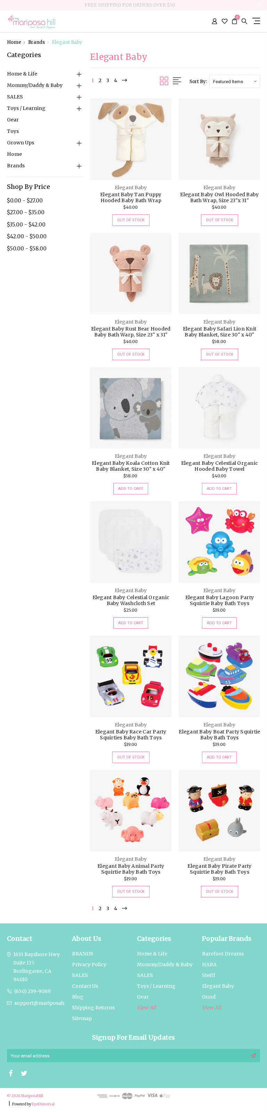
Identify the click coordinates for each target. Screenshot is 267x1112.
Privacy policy (89, 964)
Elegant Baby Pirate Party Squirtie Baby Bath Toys (219, 869)
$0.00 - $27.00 (25, 200)
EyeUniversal (43, 1104)
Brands (36, 42)
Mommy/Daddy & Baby (35, 85)
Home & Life (22, 74)
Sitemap (82, 1018)
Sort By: (198, 82)
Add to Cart (130, 488)
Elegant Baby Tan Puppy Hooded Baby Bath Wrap (131, 197)
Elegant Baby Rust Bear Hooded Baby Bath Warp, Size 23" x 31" (130, 332)
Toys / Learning (26, 108)
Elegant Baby (67, 42)
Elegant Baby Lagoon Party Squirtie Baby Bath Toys (219, 600)
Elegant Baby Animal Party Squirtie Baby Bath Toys (130, 869)
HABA (209, 964)
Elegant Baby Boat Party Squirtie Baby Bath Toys (219, 735)
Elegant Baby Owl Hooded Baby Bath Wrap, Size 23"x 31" (219, 197)
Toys (13, 131)
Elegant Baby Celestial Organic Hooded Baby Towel (219, 466)
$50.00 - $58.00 (27, 248)
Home (14, 42)
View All (211, 1007)
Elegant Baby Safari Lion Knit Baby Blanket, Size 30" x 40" (219, 332)
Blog (77, 997)
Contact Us (85, 986)
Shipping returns (93, 1007)
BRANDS (82, 954)
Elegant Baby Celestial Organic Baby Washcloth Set (131, 600)
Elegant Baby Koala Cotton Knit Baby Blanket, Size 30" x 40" (131, 466)
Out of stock (131, 220)
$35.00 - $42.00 (26, 224)
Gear (13, 120)
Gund (209, 997)
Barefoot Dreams (223, 954)
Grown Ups (20, 143)
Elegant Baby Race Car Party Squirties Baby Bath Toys (131, 735)
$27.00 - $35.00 (25, 212)
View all (146, 1007)
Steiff (208, 975)
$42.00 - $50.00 (27, 236)
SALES (15, 97)
